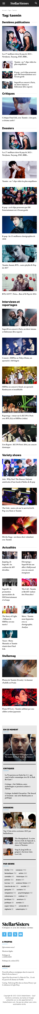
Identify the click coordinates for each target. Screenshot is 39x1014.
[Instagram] (10, 934)
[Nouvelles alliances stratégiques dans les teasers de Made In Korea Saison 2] (19, 747)
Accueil (4, 10)
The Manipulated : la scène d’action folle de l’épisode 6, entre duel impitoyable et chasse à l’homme (25, 841)
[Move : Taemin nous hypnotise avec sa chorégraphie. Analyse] (29, 609)
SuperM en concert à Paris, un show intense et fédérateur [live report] (24, 84)
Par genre (9, 864)
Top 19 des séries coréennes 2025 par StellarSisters (17, 832)
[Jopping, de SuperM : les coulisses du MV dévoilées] (9, 555)
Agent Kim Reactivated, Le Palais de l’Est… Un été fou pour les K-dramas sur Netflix (18, 978)
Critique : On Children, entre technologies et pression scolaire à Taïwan (17, 786)
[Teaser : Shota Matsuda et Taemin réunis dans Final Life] (9, 634)
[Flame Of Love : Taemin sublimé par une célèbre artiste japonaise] (19, 697)
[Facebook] (4, 934)
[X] (15, 934)
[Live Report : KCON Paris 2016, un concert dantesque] (19, 433)
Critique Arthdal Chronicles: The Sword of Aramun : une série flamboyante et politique (20, 795)
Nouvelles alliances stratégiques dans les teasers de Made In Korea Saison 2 (19, 755)
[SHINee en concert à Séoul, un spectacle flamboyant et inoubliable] (19, 375)
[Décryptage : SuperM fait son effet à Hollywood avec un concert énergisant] (29, 555)
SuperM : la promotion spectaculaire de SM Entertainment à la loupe (9, 594)
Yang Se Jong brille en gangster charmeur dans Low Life (23, 851)
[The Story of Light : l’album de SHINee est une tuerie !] (9, 609)
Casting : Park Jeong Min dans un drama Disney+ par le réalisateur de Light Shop (19, 984)
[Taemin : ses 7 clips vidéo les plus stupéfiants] (7, 64)
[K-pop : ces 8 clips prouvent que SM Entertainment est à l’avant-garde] (7, 74)
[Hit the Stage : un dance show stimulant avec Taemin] (19, 525)
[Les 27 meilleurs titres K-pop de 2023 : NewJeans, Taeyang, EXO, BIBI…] (19, 38)
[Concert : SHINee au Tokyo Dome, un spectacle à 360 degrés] (19, 346)
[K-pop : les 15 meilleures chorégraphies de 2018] (19, 224)
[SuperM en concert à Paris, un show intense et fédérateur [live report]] (7, 85)
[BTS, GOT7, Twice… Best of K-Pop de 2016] (19, 282)
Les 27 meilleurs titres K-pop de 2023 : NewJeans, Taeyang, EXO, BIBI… (17, 55)
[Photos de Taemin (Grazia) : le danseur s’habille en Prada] (19, 668)
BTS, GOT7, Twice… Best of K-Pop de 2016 (19, 294)
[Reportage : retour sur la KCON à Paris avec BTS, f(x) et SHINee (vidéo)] (19, 404)
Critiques (8, 768)
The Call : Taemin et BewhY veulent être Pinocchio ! (29, 592)
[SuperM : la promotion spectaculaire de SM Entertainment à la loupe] (9, 582)
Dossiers (8, 807)
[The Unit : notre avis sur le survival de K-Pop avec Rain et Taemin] (19, 496)
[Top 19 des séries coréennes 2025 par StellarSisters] (19, 820)
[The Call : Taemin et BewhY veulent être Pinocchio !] (29, 582)
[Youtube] (20, 934)
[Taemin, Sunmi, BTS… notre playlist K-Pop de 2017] (19, 253)
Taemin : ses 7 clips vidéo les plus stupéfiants (25, 63)
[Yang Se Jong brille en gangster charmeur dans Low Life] (8, 852)
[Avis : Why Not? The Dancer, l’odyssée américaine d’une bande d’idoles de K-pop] (19, 467)
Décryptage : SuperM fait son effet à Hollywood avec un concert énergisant (29, 567)
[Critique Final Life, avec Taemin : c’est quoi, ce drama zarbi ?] (19, 106)
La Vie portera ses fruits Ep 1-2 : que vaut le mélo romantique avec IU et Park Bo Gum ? (20, 777)
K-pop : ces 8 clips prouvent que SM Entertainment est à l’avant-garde (25, 74)
